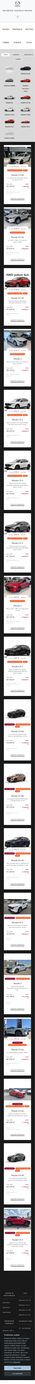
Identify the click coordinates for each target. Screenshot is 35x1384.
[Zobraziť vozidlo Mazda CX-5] (17, 903)
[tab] (6, 29)
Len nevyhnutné (17, 1373)
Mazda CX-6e (17, 1049)
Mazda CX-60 (17, 175)
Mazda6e (7, 1312)
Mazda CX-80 (17, 796)
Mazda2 (6, 1302)
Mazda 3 (17, 359)
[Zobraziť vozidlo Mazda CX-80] (17, 774)
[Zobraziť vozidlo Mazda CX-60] (17, 710)
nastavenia (16, 1362)
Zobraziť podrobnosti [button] (17, 198)
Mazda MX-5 (8, 1330)
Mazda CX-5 (17, 419)
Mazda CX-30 (17, 237)
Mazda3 (6, 1307)
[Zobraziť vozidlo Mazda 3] (17, 964)
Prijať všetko (17, 1368)
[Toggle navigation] (17, 16)
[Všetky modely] (9, 67)
